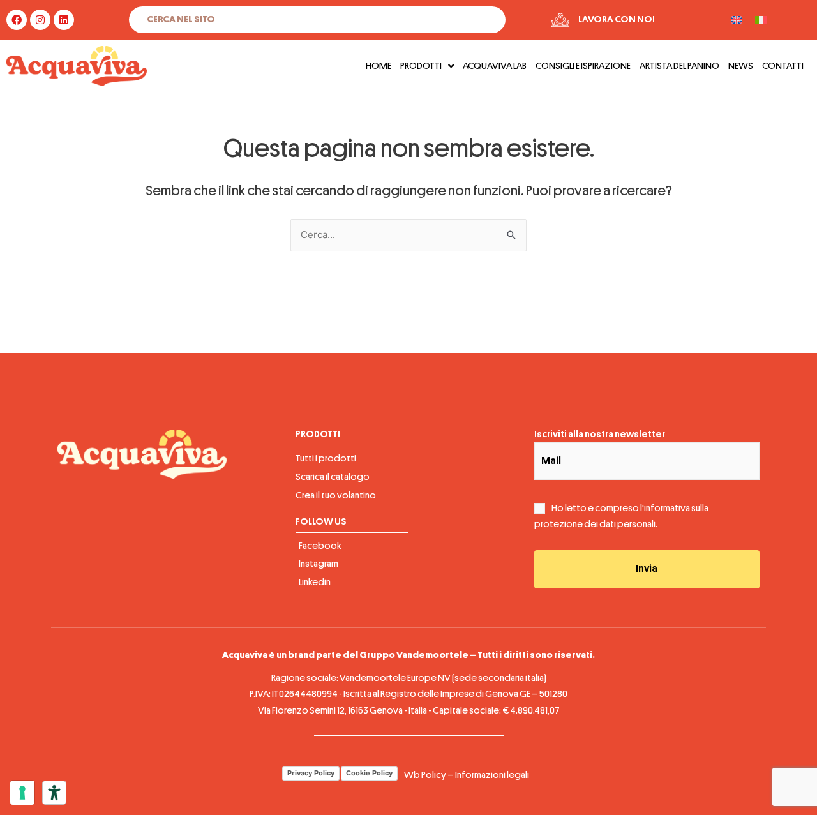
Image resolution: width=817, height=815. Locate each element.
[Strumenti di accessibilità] (54, 793)
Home (378, 66)
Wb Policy (425, 775)
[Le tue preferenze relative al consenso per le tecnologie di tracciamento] (22, 793)
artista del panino (679, 66)
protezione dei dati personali (595, 524)
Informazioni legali (492, 775)
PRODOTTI (421, 66)
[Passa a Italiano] (761, 19)
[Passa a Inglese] (736, 19)
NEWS (740, 66)
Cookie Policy (369, 772)
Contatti (783, 66)
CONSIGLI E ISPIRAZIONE (583, 66)
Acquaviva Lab (495, 66)
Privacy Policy (310, 772)
